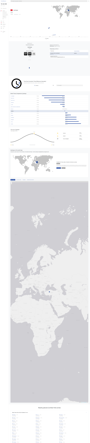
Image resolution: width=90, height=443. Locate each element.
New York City (13, 100)
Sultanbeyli (61, 423)
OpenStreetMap (84, 402)
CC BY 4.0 (58, 163)
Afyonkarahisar (61, 417)
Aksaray (13, 417)
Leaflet (81, 402)
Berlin (11, 106)
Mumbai (12, 115)
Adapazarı (37, 417)
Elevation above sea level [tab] (30, 179)
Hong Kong (12, 117)
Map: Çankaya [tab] (13, 179)
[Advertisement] (31, 28)
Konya (13, 420)
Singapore (12, 119)
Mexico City (12, 98)
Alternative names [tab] (18, 179)
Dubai (12, 113)
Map (3, 18)
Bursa (13, 423)
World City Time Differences (4, 16)
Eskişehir (61, 414)
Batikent (13, 414)
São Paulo (12, 102)
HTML (29, 59)
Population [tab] (24, 179)
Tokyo (12, 121)
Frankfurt (14, 106)
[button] (4, 22)
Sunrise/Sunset (4, 17)
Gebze (60, 420)
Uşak (37, 423)
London (12, 104)
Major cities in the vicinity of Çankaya (20, 412)
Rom (19, 106)
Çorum (37, 414)
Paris (16, 106)
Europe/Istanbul (76, 51)
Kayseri (37, 420)
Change (4, 5)
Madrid (18, 106)
